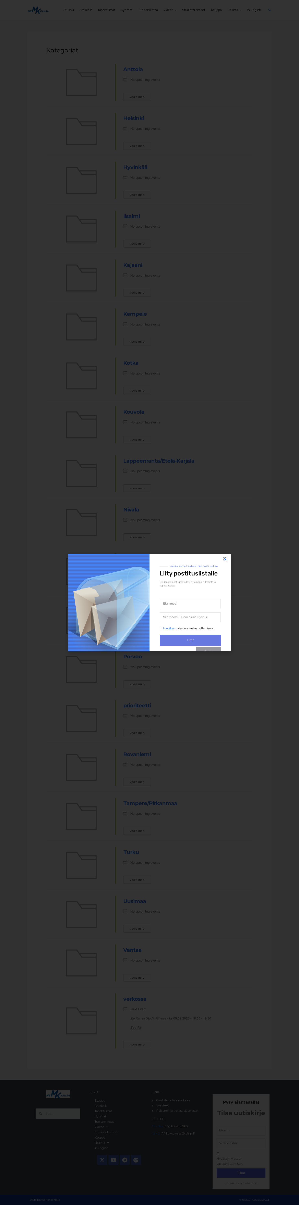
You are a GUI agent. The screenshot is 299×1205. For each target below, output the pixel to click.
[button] (225, 559)
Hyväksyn (170, 628)
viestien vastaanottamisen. (188, 628)
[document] (149, 602)
